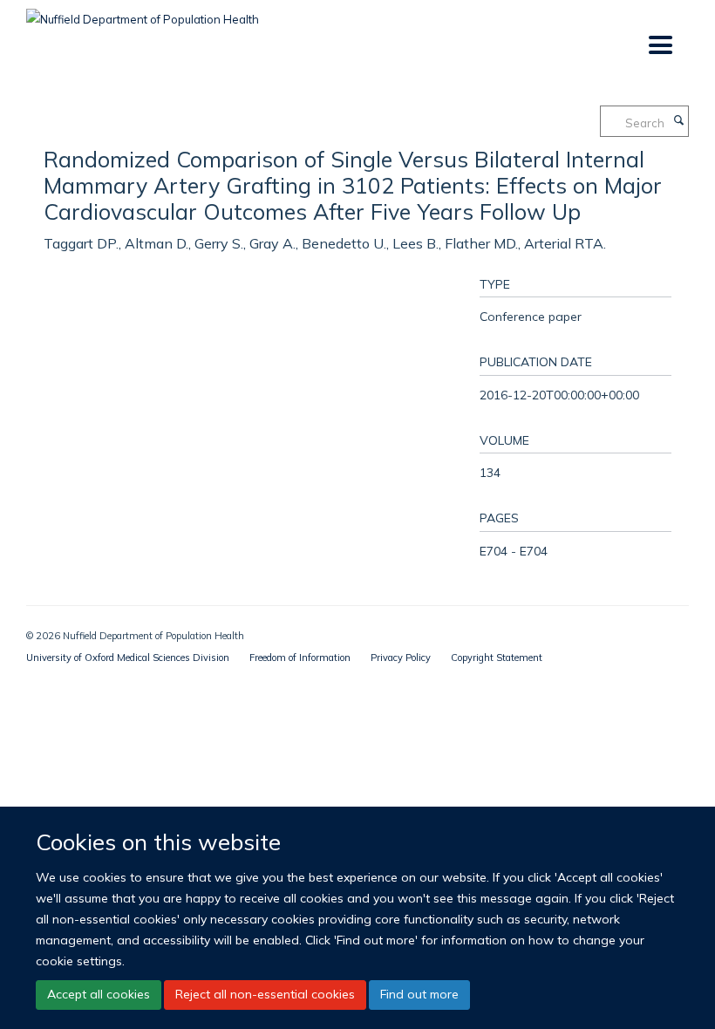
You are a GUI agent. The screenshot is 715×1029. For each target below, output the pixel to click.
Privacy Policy (401, 657)
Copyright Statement (496, 657)
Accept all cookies (98, 994)
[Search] (678, 121)
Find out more (419, 994)
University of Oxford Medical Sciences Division (127, 657)
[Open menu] (659, 45)
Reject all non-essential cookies (265, 994)
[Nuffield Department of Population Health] (142, 13)
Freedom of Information (300, 657)
